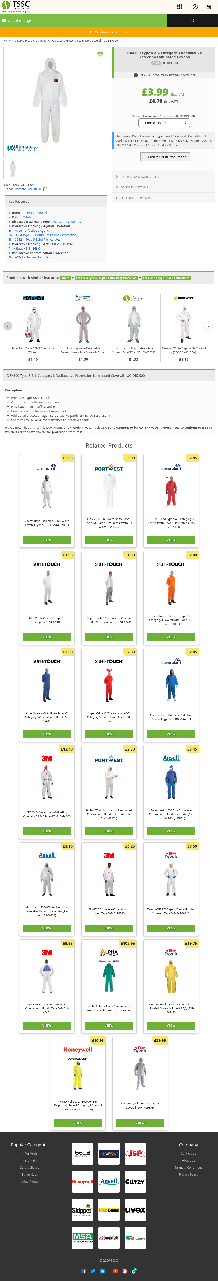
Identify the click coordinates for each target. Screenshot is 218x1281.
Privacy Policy (188, 1174)
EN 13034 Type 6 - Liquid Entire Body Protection (42, 235)
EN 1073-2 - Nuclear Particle (29, 257)
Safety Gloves (29, 1167)
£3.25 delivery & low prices (109, 32)
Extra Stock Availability (140, 177)
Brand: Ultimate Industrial (22, 189)
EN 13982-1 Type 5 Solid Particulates (34, 239)
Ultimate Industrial (35, 213)
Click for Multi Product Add (167, 157)
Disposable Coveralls (66, 222)
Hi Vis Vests (30, 1153)
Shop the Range (19, 21)
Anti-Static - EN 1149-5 (24, 248)
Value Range (30, 1181)
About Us (188, 1160)
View (47, 540)
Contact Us (188, 1153)
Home (7, 40)
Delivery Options (134, 187)
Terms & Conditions (188, 1167)
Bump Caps (30, 1174)
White (27, 217)
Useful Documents (136, 198)
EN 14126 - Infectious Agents (29, 230)
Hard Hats (30, 1160)
